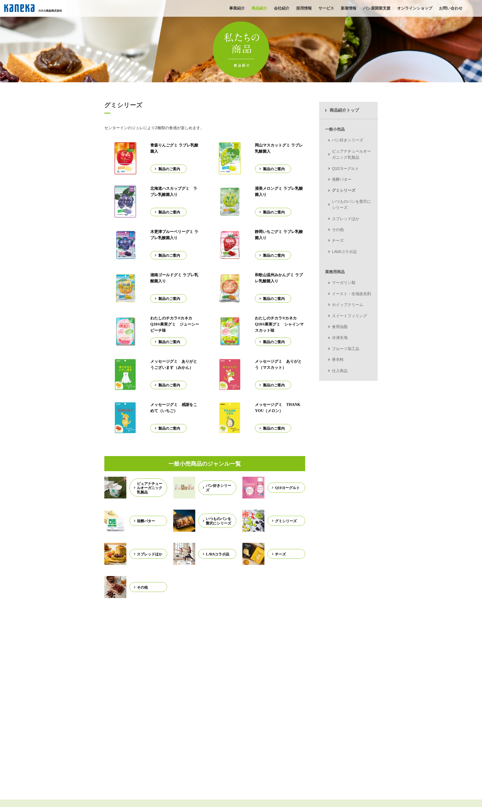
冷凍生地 (340, 337)
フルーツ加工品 (345, 348)
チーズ (338, 240)
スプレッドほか (345, 218)
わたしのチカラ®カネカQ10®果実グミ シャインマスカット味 (279, 324)
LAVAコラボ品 (344, 251)
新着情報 (348, 8)
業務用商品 (335, 271)
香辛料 (338, 359)
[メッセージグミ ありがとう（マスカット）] (230, 387)
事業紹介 (237, 8)
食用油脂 (340, 326)
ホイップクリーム (347, 304)
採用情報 (304, 8)
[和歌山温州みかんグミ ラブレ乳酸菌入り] (230, 300)
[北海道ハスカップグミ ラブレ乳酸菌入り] (125, 214)
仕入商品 (340, 370)
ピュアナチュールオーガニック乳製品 (351, 154)
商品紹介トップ (344, 110)
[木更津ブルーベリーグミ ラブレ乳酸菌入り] (125, 257)
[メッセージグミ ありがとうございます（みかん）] (125, 387)
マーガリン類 (343, 282)
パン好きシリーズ (347, 140)
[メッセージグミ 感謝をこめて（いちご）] (125, 430)
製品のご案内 (169, 169)
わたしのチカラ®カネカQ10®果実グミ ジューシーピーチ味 (174, 324)
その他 (338, 229)
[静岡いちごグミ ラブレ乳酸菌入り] (230, 257)
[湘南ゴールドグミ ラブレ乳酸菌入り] (125, 300)
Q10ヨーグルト (345, 168)
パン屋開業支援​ (377, 8)
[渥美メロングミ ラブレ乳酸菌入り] (230, 214)
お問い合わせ (450, 8)
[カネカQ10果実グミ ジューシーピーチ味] (125, 344)
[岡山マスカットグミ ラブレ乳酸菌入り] (230, 171)
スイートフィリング (349, 316)
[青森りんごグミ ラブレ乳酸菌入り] (125, 171)
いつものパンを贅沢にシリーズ (351, 204)
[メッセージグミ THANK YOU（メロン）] (229, 430)
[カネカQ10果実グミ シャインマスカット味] (230, 344)
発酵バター (341, 179)
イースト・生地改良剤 (351, 294)
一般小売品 (335, 129)
